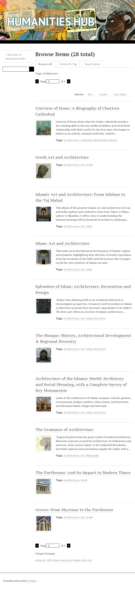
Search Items (92, 64)
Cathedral (86, 140)
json (68, 560)
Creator (103, 94)
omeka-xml (79, 560)
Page (43, 81)
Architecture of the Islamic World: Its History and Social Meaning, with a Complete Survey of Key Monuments (81, 384)
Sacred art (100, 318)
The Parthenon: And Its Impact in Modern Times (82, 472)
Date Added (120, 94)
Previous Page (37, 81)
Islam (89, 226)
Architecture (71, 140)
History (112, 140)
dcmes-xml (58, 560)
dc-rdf (47, 560)
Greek (89, 165)
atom (38, 560)
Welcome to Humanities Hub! (15, 56)
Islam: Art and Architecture (62, 243)
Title (90, 94)
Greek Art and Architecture (62, 157)
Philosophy (92, 455)
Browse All (45, 64)
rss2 (89, 560)
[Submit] (31, 69)
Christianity (100, 140)
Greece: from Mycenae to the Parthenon (74, 509)
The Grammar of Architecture (64, 429)
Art (82, 165)
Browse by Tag (68, 64)
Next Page (68, 81)
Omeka (32, 581)
